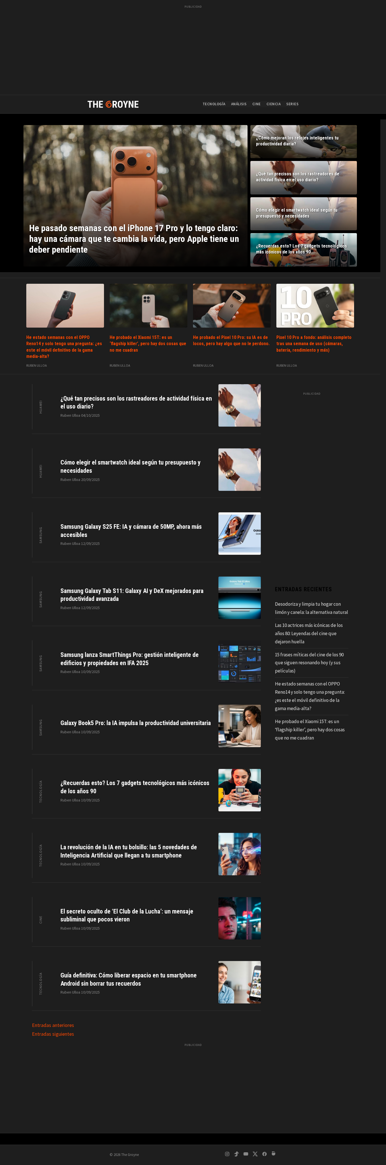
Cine (256, 104)
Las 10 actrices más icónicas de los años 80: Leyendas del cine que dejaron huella (309, 633)
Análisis (239, 104)
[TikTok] (236, 1155)
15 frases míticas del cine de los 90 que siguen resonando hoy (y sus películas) (309, 663)
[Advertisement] (193, 51)
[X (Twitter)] (255, 1155)
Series (292, 104)
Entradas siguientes (53, 1034)
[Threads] (273, 1155)
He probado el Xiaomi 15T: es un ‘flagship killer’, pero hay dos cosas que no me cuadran (148, 344)
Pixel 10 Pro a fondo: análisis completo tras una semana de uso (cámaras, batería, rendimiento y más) (314, 344)
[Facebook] (264, 1155)
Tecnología (214, 104)
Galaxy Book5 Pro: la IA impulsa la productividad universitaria (135, 722)
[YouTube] (245, 1155)
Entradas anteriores (53, 1025)
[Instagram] (227, 1155)
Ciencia (273, 104)
